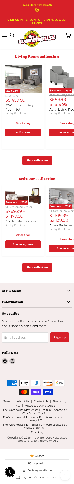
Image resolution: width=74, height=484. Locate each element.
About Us (23, 401)
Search (8, 401)
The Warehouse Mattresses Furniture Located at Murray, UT (35, 419)
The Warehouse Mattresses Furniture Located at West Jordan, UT (35, 426)
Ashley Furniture (15, 113)
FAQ (17, 405)
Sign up (60, 337)
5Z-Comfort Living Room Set (19, 107)
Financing (59, 401)
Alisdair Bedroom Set (21, 221)
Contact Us (41, 401)
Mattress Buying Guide (40, 405)
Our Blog (37, 432)
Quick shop (23, 123)
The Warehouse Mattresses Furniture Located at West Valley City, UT (35, 411)
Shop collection (37, 160)
